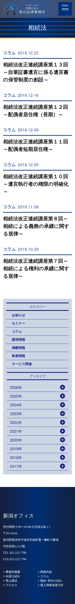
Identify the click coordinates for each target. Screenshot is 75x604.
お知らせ (18, 315)
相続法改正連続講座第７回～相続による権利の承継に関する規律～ (36, 268)
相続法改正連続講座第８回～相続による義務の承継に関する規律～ (36, 226)
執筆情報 (18, 356)
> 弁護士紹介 (11, 576)
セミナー (18, 323)
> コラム (43, 576)
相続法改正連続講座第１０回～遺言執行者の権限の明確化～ (36, 184)
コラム (9, 52)
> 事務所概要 (11, 572)
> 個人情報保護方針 (51, 585)
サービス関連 (22, 364)
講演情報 (18, 339)
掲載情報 (18, 347)
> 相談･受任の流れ (50, 580)
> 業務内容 (45, 572)
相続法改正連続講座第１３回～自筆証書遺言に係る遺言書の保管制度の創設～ (36, 72)
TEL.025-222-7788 (14, 552)
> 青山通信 (10, 580)
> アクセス (10, 585)
